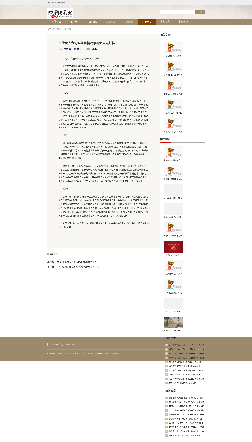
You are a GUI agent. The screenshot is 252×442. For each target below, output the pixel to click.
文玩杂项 (147, 21)
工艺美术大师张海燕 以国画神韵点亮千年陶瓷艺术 (173, 198)
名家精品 (110, 21)
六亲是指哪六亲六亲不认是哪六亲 (173, 274)
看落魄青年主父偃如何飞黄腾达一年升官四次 (186, 349)
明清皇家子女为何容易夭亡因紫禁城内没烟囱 (186, 358)
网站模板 (114, 353)
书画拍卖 (92, 21)
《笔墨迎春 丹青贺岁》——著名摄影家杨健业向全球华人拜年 (173, 255)
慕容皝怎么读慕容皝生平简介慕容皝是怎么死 (186, 398)
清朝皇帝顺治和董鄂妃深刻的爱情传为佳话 (173, 56)
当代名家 (165, 21)
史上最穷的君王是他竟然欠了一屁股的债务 (186, 345)
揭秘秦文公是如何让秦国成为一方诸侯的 (173, 132)
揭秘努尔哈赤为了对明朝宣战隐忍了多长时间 (186, 402)
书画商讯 (128, 21)
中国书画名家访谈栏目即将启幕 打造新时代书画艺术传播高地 (173, 217)
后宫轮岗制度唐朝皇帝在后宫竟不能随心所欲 (173, 94)
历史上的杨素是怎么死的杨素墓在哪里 (184, 374)
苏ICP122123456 (95, 353)
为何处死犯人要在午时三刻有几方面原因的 (186, 423)
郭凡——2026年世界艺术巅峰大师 (173, 312)
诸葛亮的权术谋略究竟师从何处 (173, 75)
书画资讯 (74, 21)
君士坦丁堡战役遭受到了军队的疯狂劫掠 (173, 236)
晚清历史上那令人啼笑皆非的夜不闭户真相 (173, 330)
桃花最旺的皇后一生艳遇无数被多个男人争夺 (186, 431)
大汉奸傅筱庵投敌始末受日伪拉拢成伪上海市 (78, 262)
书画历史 (183, 21)
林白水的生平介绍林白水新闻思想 (173, 113)
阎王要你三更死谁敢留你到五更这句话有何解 (186, 370)
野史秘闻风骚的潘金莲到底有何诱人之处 (185, 419)
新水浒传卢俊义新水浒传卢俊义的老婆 (184, 436)
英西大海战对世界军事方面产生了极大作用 (186, 406)
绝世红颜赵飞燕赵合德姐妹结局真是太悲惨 (186, 353)
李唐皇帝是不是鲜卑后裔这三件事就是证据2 (186, 410)
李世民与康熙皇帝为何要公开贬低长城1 (173, 179)
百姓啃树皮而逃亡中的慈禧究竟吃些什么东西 (173, 293)
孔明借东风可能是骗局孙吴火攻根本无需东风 (78, 267)
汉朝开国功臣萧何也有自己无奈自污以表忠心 (186, 415)
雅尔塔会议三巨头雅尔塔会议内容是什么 (185, 366)
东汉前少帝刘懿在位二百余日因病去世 (173, 160)
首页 (59, 29)
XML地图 (106, 353)
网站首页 (56, 21)
